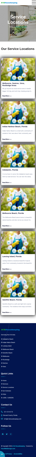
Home (11, 27)
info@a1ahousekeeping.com (12, 419)
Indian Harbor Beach (8, 342)
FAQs (4, 394)
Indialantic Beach (7, 339)
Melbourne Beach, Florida (13, 213)
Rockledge (5, 359)
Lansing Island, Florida (11, 256)
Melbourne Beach (8, 349)
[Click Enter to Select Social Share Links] (2, 454)
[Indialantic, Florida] (18, 156)
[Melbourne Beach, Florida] (18, 199)
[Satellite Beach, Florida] (18, 285)
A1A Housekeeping (18, 446)
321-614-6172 (8, 412)
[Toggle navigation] (34, 2)
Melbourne (5, 356)
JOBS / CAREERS (8, 398)
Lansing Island (6, 346)
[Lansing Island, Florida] (18, 242)
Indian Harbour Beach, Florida (14, 127)
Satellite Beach (7, 353)
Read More (6, 96)
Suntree (5, 363)
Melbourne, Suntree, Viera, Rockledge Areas (13, 84)
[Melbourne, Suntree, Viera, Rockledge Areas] (18, 69)
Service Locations (8, 387)
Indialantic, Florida (10, 170)
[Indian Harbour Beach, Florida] (18, 112)
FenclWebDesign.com (8, 448)
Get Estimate (6, 391)
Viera (4, 366)
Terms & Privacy (6, 454)
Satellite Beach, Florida (12, 300)
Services (5, 384)
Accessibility (18, 454)
